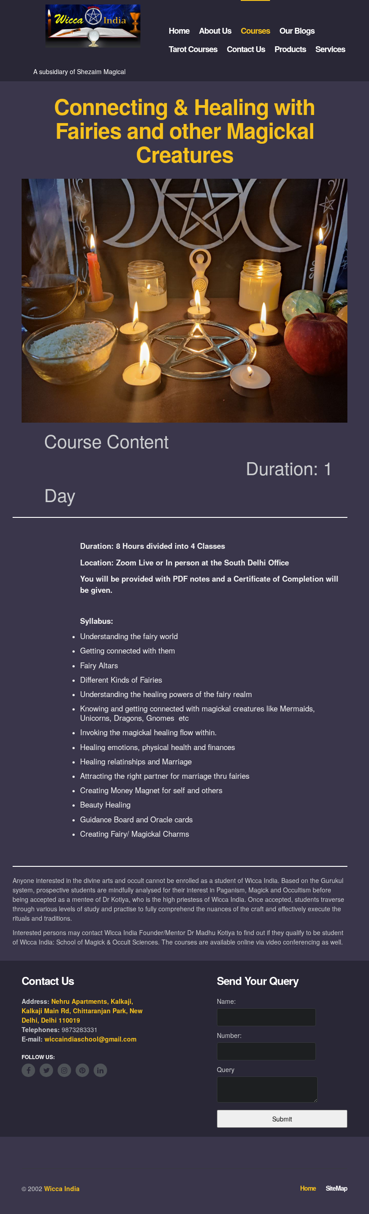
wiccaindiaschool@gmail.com (90, 1038)
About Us (215, 30)
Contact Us (246, 49)
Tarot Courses (193, 49)
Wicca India (62, 1188)
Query (225, 1069)
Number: (229, 1035)
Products (290, 49)
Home (179, 30)
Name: (226, 1001)
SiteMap (336, 1187)
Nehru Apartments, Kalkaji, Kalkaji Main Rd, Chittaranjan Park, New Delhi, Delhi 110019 (82, 1010)
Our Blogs (297, 30)
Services (330, 49)
